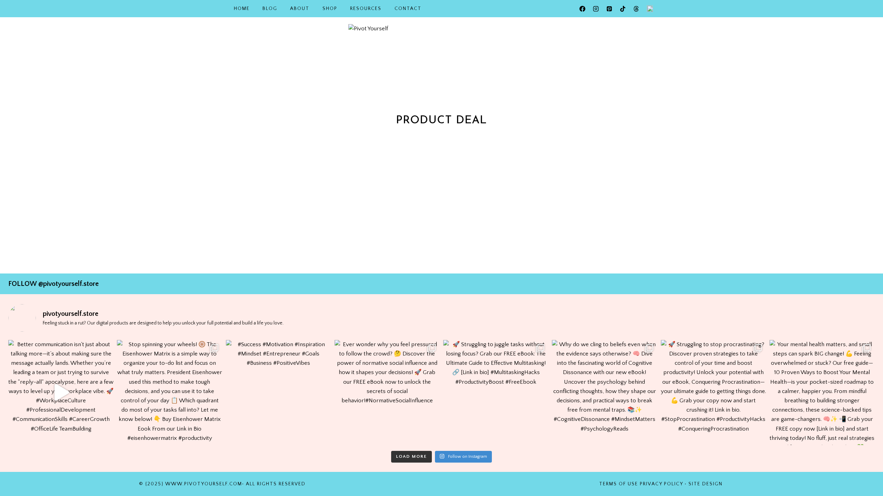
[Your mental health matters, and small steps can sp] (822, 392)
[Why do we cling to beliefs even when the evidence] (604, 392)
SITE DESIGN (705, 484)
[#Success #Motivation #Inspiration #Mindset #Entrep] (278, 392)
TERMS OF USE (618, 484)
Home (242, 8)
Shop (330, 8)
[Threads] (636, 8)
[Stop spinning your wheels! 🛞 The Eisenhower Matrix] (169, 392)
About (299, 8)
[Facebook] (582, 8)
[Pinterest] (609, 8)
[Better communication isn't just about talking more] (60, 392)
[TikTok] (623, 8)
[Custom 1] (650, 8)
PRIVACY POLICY (661, 484)
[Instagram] (596, 8)
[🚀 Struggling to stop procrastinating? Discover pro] (713, 392)
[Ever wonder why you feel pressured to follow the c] (387, 392)
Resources (365, 8)
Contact (408, 8)
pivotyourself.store (71, 284)
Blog (269, 8)
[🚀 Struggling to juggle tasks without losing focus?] (495, 392)
